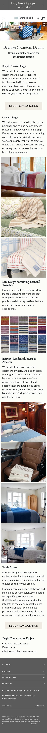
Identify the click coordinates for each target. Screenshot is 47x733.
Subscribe (40, 706)
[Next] (43, 5)
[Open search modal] (38, 18)
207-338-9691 (21, 643)
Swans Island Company (24, 716)
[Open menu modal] (3, 18)
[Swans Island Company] (23, 17)
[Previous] (4, 5)
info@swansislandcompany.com (19, 650)
